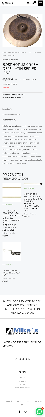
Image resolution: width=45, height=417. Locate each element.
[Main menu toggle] (40, 3)
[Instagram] (25, 411)
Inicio (4, 52)
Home (22, 377)
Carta (22, 384)
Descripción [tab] (7, 109)
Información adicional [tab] (11, 114)
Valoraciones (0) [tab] (9, 120)
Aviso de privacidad (22, 388)
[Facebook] (19, 411)
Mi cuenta (22, 381)
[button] (38, 18)
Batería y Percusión (15, 52)
